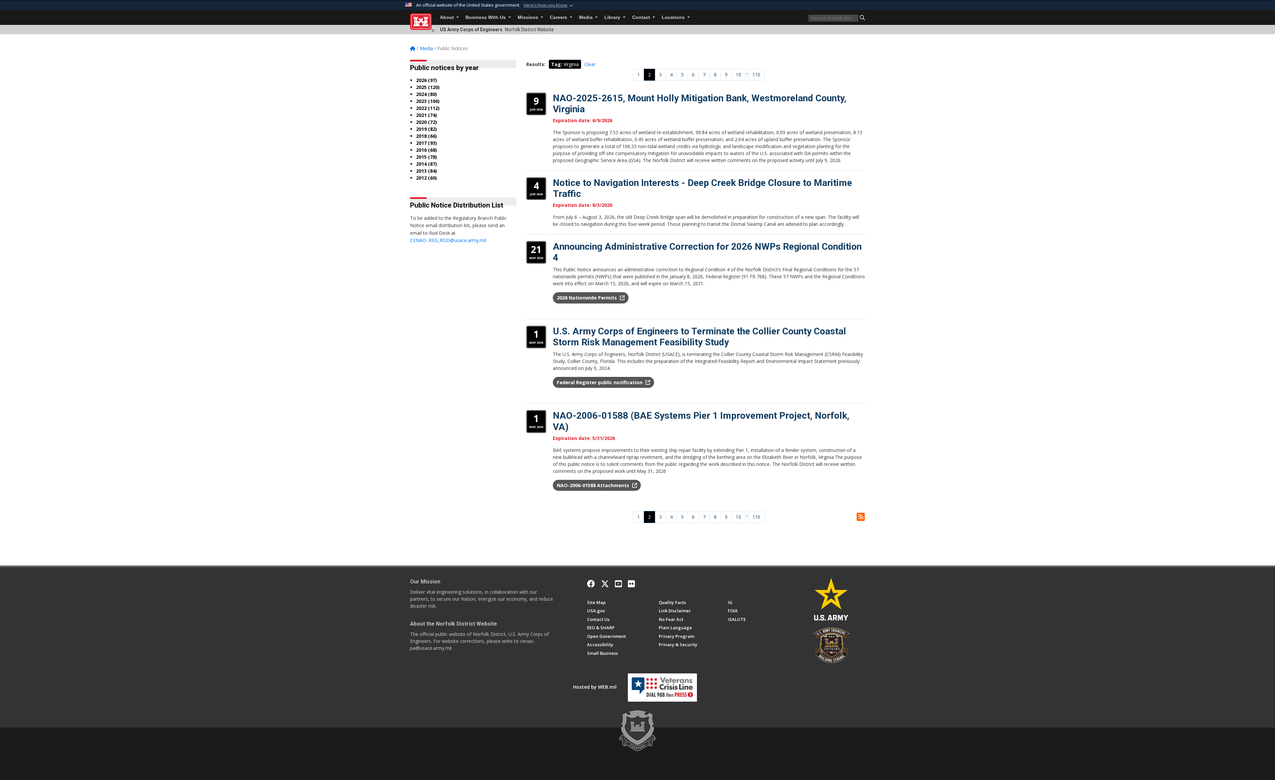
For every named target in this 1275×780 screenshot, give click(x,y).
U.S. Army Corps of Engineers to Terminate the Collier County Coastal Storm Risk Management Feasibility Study (699, 337)
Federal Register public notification (600, 382)
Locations (674, 17)
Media (586, 17)
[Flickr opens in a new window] (631, 584)
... (746, 72)
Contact (641, 17)
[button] (549, 5)
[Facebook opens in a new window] (591, 584)
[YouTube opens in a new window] (618, 584)
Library (613, 17)
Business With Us (486, 17)
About (447, 17)
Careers (559, 17)
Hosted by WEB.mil (595, 687)
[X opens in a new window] (605, 584)
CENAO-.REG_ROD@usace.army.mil (448, 240)
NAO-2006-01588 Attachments (594, 485)
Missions (529, 17)
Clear (589, 64)
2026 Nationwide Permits (587, 298)
